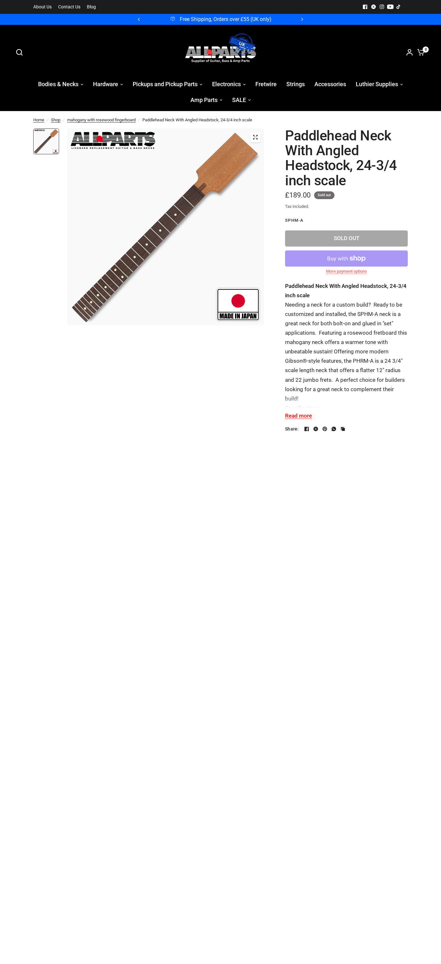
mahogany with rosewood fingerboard (101, 119)
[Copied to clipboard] (343, 429)
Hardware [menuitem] (105, 84)
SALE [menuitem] (239, 99)
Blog (91, 7)
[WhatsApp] (334, 429)
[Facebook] (365, 7)
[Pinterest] (325, 429)
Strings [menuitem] (295, 84)
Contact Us (69, 7)
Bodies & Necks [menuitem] (58, 84)
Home (38, 119)
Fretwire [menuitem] (266, 84)
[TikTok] (399, 7)
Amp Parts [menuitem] (204, 99)
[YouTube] (390, 7)
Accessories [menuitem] (330, 84)
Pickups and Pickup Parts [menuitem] (165, 84)
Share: (292, 429)
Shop (55, 119)
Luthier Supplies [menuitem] (377, 84)
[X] (373, 7)
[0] (419, 52)
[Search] (21, 52)
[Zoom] (255, 137)
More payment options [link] (346, 271)
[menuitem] (44, 7)
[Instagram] (382, 7)
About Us (42, 7)
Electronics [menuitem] (226, 84)
